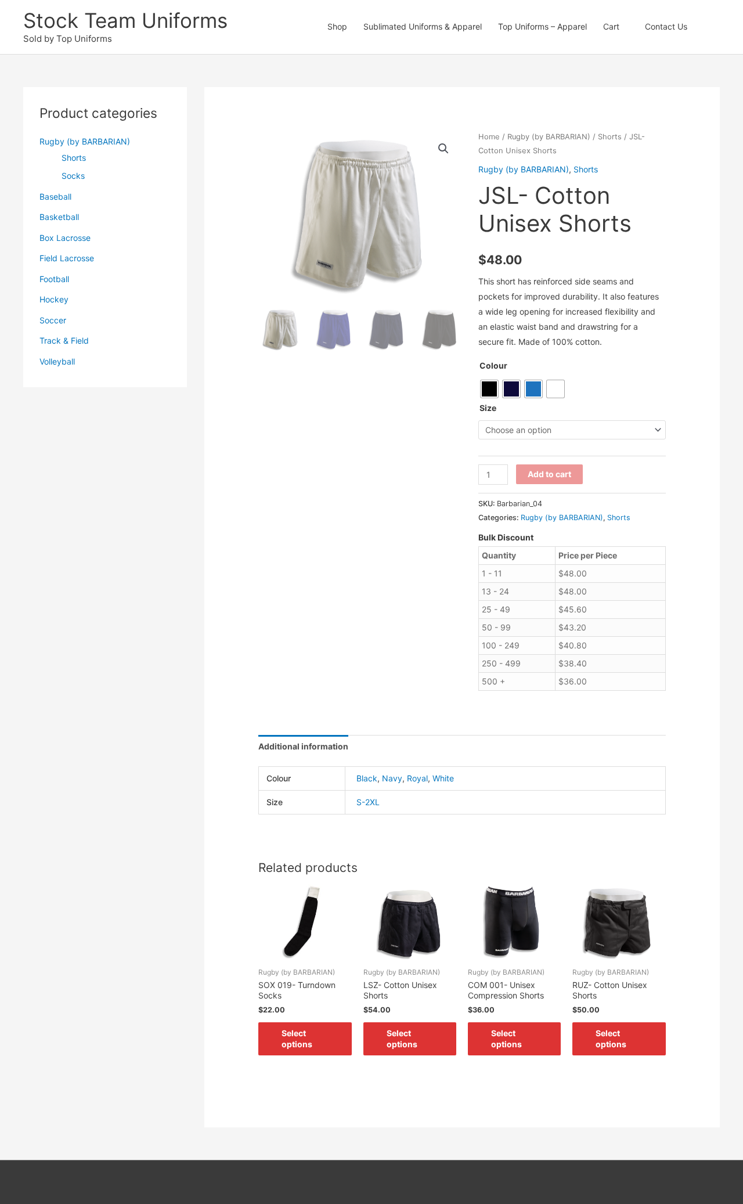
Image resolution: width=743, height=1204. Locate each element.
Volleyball (57, 361)
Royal (417, 778)
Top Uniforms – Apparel (542, 26)
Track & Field (64, 340)
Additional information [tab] (303, 746)
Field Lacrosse (66, 258)
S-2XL (368, 802)
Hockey (53, 299)
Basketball (59, 217)
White (443, 778)
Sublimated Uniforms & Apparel (422, 26)
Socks (73, 176)
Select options (297, 1038)
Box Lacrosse (65, 238)
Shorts (74, 158)
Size (487, 408)
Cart (611, 26)
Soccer (52, 320)
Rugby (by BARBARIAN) (84, 141)
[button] (708, 26)
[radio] (489, 389)
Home (489, 136)
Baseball (55, 196)
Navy (392, 778)
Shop (337, 26)
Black (366, 778)
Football (54, 279)
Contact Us (666, 26)
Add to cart (549, 474)
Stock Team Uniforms (125, 20)
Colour (493, 365)
